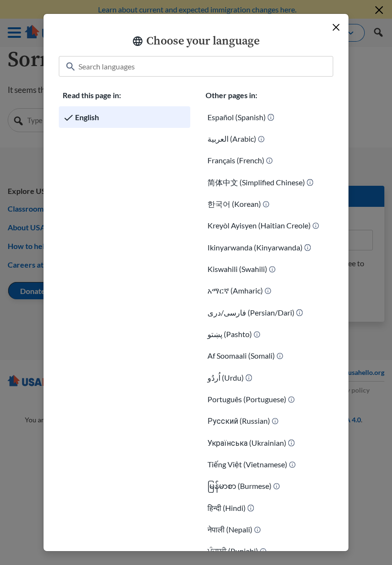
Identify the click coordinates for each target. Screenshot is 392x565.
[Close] (336, 27)
